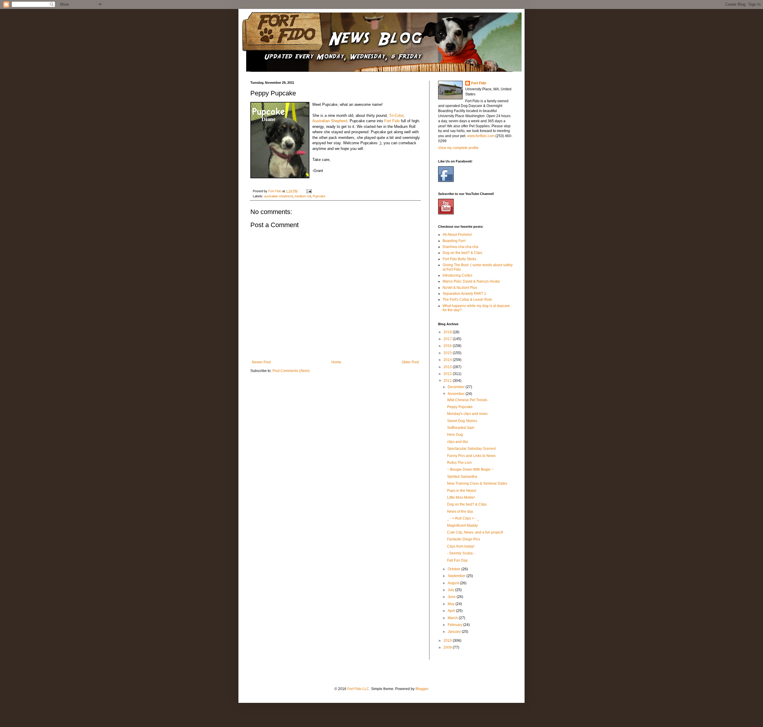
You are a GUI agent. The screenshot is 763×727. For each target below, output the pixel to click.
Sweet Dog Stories (462, 421)
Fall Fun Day (457, 560)
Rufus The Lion (459, 463)
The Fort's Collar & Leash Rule (467, 299)
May (451, 604)
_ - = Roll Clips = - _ (463, 518)
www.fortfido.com (480, 136)
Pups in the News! (461, 491)
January (455, 632)
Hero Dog (455, 435)
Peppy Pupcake (460, 407)
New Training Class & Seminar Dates (477, 483)
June (452, 597)
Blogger (421, 689)
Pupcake (319, 196)
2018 (448, 332)
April (452, 611)
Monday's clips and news (467, 414)
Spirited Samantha (462, 477)
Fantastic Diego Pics (463, 539)
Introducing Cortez (457, 275)
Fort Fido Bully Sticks (459, 259)
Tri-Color (396, 115)
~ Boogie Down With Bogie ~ (470, 469)
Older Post (410, 362)
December (457, 387)
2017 (448, 339)
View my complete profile (458, 148)
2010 (448, 640)
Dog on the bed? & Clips (462, 253)
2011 (448, 381)
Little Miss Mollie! (461, 497)
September (457, 576)
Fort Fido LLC (358, 689)
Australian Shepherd (329, 121)
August (454, 583)
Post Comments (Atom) (291, 371)
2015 (448, 353)
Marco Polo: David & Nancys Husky (471, 281)
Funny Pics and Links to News (471, 456)
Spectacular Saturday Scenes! (471, 449)
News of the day (460, 511)
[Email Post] (309, 191)
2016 (448, 346)
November (457, 394)
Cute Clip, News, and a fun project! (475, 532)
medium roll (302, 196)
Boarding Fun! (454, 241)
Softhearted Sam (460, 428)
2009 (448, 647)
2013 (448, 367)
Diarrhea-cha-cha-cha (460, 247)
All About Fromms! (457, 234)
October (454, 569)
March (453, 618)
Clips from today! (460, 546)
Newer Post (261, 362)
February (455, 625)
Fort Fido (392, 121)
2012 (448, 374)
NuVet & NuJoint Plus (460, 288)
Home (336, 362)
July (451, 590)
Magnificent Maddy (462, 525)
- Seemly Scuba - (461, 553)
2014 (448, 360)
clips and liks (457, 442)
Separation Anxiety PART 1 (464, 294)
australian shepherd (278, 196)
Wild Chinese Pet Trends (467, 400)
